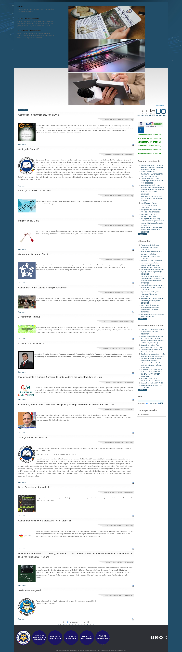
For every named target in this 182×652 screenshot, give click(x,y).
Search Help (153, 403)
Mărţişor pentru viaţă (28, 221)
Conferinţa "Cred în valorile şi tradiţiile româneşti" (42, 287)
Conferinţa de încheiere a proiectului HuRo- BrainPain (44, 520)
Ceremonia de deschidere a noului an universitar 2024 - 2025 (152, 332)
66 (87, 624)
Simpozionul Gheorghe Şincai (33, 254)
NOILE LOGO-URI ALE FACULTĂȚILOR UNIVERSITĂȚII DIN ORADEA (152, 174)
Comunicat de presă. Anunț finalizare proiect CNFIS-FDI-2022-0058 (152, 181)
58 (72, 624)
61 (81, 624)
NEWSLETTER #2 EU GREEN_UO (149, 149)
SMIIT (125, 650)
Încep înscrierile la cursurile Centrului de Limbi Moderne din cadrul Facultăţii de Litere (60, 377)
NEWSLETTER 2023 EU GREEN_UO (150, 146)
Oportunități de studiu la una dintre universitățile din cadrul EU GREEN (153, 287)
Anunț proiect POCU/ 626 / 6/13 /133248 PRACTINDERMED (151, 230)
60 (78, 624)
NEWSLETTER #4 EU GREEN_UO (149, 142)
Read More (22, 144)
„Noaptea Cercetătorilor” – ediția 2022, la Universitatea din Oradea (152, 199)
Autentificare (160, 105)
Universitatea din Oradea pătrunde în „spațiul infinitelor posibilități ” (152, 272)
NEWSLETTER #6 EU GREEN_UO (149, 134)
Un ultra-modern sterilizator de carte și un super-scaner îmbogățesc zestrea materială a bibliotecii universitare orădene (151, 363)
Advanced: (141, 403)
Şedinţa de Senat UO (28, 149)
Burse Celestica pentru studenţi (33, 487)
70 (93, 624)
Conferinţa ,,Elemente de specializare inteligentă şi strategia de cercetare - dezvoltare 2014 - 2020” (67, 404)
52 (64, 624)
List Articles (22, 110)
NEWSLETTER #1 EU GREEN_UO (149, 153)
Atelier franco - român (29, 317)
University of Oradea (152, 383)
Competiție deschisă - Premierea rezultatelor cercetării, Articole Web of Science (152, 167)
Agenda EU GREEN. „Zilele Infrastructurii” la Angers (150, 294)
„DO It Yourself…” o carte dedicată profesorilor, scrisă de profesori (152, 301)
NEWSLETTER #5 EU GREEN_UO (149, 138)
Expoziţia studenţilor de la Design (34, 190)
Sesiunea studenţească (29, 590)
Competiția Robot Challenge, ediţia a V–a (38, 115)
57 (69, 624)
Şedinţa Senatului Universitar (32, 437)
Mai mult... (143, 234)
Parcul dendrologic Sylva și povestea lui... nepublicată (150, 247)
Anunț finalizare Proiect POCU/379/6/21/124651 (149, 205)
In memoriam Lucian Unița (31, 343)
